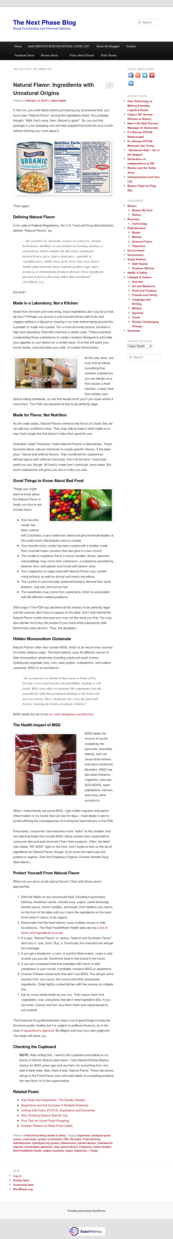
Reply (93, 1150)
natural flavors (69, 1147)
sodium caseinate (53, 1150)
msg (56, 1147)
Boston (132, 206)
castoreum (29, 1139)
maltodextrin (104, 1143)
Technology (139, 223)
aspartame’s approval (39, 1030)
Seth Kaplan (140, 264)
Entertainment (136, 228)
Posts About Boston (82, 55)
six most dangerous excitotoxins (71, 714)
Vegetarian (80, 1150)
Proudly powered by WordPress (86, 1211)
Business (133, 219)
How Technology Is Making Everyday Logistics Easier (139, 105)
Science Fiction (142, 241)
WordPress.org (23, 1189)
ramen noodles (102, 1147)
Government (135, 255)
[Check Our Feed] (137, 77)
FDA (66, 1139)
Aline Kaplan (58, 100)
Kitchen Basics (87, 1143)
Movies (136, 237)
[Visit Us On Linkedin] (130, 85)
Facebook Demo (24, 55)
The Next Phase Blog (44, 22)
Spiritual (137, 313)
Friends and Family (144, 295)
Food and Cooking (35, 1135)
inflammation (68, 1143)
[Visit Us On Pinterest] (151, 77)
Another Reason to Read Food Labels (47, 1125)
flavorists (75, 1139)
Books (136, 232)
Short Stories (109, 55)
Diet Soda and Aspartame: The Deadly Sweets (53, 1100)
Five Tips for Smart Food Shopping (45, 1120)
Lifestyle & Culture (139, 277)
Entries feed (21, 1180)
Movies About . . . (52, 55)
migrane (18, 1147)
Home (18, 46)
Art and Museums (143, 286)
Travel (136, 317)
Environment (135, 250)
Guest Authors (136, 259)
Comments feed (23, 1185)
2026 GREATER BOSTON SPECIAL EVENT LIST (59, 46)
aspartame (83, 1135)
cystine (41, 1139)
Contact (131, 46)
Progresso (85, 1147)
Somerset (133, 331)
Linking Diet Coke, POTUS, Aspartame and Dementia (58, 1110)
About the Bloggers (108, 46)
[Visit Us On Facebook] (130, 77)
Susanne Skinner (143, 268)
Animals (137, 282)
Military (137, 308)
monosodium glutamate (38, 1147)
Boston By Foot (142, 210)
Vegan (69, 1150)
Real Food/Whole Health (27, 1150)
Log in (17, 1176)
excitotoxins (54, 1139)
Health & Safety (56, 1135)
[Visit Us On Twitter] (144, 77)
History (136, 215)
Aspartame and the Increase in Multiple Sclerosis (54, 1105)
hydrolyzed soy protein (45, 1143)
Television (138, 246)
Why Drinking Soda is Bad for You (44, 1115)
